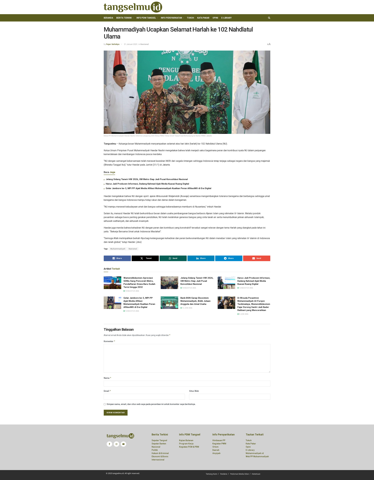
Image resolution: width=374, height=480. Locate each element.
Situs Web (194, 391)
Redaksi (223, 474)
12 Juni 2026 (187, 308)
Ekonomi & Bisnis (160, 456)
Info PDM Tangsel (146, 18)
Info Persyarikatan (171, 18)
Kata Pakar (203, 18)
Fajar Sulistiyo (112, 44)
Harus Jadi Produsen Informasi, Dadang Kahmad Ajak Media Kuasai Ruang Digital (147, 184)
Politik (155, 450)
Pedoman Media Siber (239, 474)
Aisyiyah (216, 453)
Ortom (215, 447)
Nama (107, 378)
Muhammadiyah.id (255, 453)
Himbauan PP (218, 440)
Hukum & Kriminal (160, 453)
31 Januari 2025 (130, 44)
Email (107, 391)
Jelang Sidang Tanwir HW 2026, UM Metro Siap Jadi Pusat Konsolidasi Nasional (147, 179)
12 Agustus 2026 (246, 288)
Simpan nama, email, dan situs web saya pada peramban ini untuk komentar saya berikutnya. (151, 404)
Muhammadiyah (117, 249)
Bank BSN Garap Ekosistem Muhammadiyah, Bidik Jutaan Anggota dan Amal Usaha (195, 301)
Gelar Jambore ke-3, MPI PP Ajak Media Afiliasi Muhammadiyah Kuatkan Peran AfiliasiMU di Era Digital (158, 188)
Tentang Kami (211, 474)
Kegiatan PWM (219, 443)
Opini (215, 18)
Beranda (108, 18)
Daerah (215, 450)
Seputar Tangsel (159, 440)
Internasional (158, 460)
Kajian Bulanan (186, 440)
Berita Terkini (124, 18)
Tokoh (190, 18)
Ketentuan (256, 474)
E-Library (226, 18)
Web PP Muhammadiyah (257, 456)
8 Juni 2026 (243, 314)
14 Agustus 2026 (132, 291)
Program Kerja (186, 443)
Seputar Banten (159, 443)
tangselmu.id (118, 473)
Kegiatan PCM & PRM (189, 447)
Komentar (109, 341)
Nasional (144, 44)
